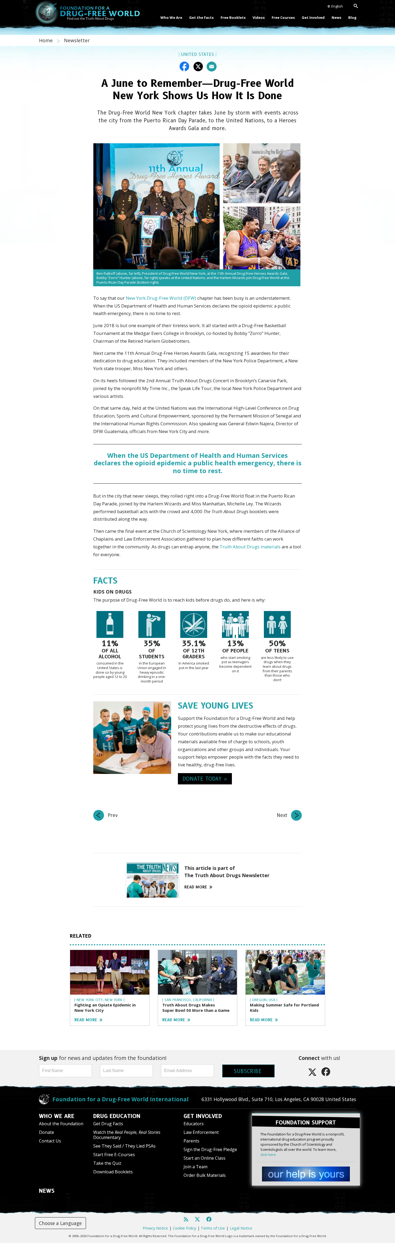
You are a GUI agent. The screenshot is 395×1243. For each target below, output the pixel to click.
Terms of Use (213, 1228)
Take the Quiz (107, 1163)
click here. (268, 1154)
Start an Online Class (204, 1158)
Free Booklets (233, 17)
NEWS (47, 1191)
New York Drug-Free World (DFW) (161, 298)
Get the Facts (201, 17)
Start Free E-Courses (114, 1155)
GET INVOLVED (203, 1116)
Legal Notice (241, 1228)
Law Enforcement (201, 1132)
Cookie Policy (184, 1228)
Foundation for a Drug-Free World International (120, 1099)
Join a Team (195, 1167)
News (336, 17)
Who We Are (171, 17)
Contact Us (50, 1141)
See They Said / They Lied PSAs (124, 1146)
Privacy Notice (155, 1228)
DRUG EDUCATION (117, 1116)
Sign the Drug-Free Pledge (210, 1149)
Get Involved (313, 17)
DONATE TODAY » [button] (204, 779)
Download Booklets (113, 1172)
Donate (46, 1132)
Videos (259, 17)
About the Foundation (61, 1124)
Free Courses (283, 17)
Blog (352, 17)
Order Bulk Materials (205, 1175)
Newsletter (77, 40)
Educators (194, 1124)
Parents (191, 1141)
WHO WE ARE (56, 1116)
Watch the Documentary (126, 1134)
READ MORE (195, 887)
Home (46, 40)
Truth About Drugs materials (250, 547)
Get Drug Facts (108, 1124)
